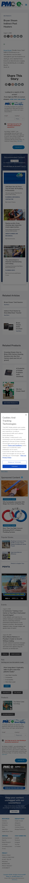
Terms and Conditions (15, 445)
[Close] (26, 415)
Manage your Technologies (14, 462)
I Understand (15, 466)
